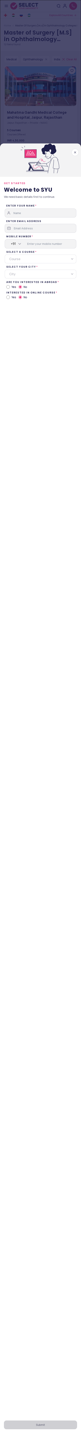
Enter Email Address (23, 221)
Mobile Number (18, 236)
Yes (13, 287)
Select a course (20, 252)
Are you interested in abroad (31, 282)
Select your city (21, 266)
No (25, 287)
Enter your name (20, 205)
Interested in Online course (30, 292)
